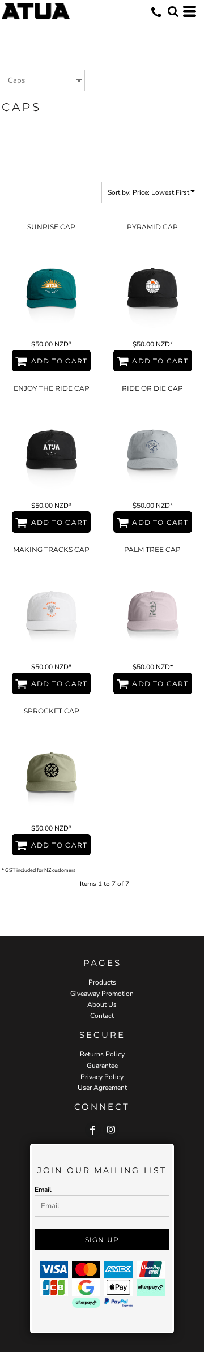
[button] (172, 11)
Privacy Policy (102, 1076)
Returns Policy (102, 1054)
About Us (102, 1004)
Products (102, 982)
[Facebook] (93, 1130)
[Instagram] (111, 1130)
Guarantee (102, 1065)
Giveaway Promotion (102, 993)
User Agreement (102, 1087)
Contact (102, 1015)
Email (43, 1189)
